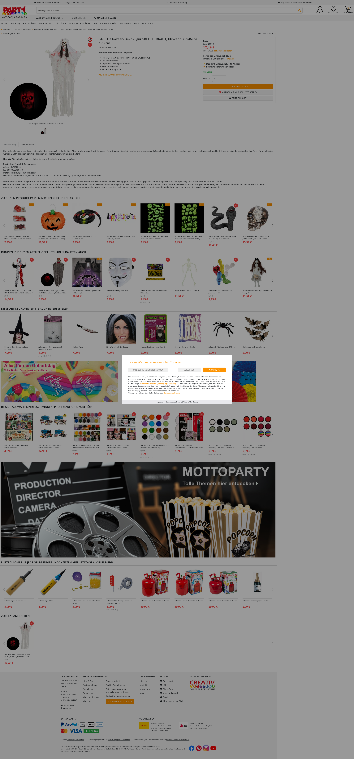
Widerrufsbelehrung (190, 402)
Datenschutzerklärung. (172, 393)
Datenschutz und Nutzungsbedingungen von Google (158, 384)
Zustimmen (214, 370)
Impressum (160, 402)
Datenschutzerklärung (174, 402)
